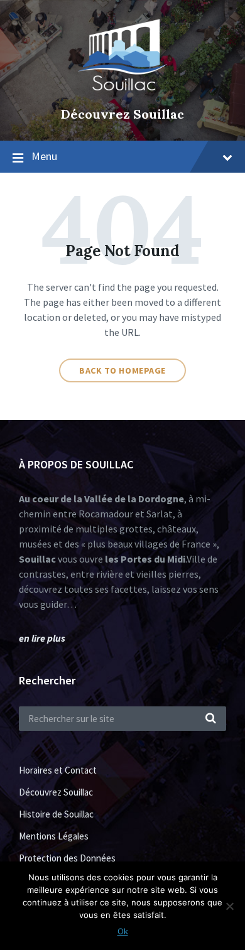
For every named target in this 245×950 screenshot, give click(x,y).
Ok (122, 931)
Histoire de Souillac (56, 814)
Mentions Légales (54, 836)
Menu (44, 156)
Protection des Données (67, 858)
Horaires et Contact (58, 770)
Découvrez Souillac (122, 114)
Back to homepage (122, 370)
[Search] (210, 719)
